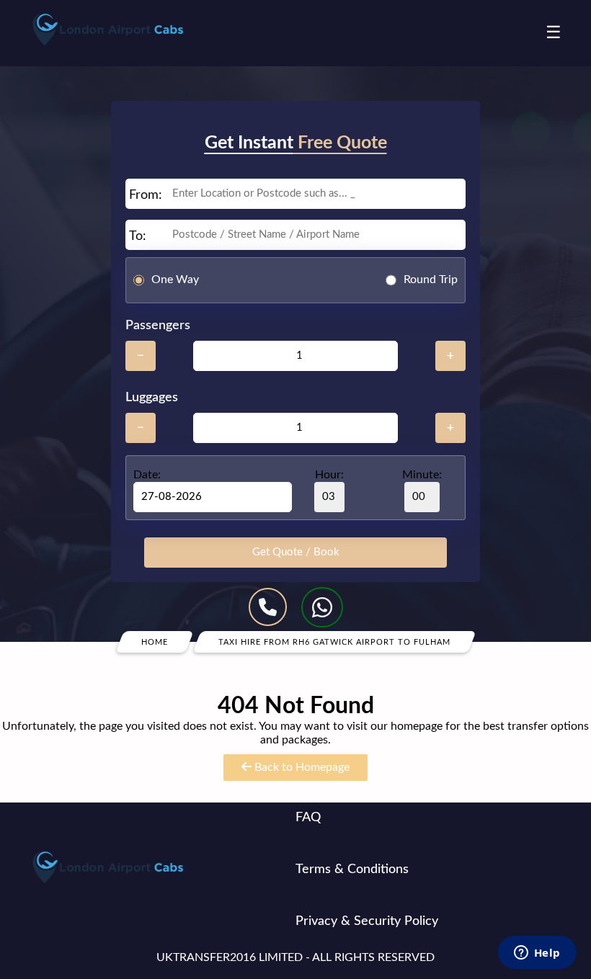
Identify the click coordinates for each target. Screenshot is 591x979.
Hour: (329, 474)
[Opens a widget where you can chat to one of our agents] (537, 954)
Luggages (151, 397)
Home (154, 641)
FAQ (308, 817)
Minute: (422, 474)
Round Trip (431, 279)
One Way (175, 279)
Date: (147, 474)
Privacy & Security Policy (367, 921)
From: (145, 195)
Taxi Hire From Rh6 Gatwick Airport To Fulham (334, 641)
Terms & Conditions (352, 869)
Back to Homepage (301, 767)
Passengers (157, 325)
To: (137, 236)
